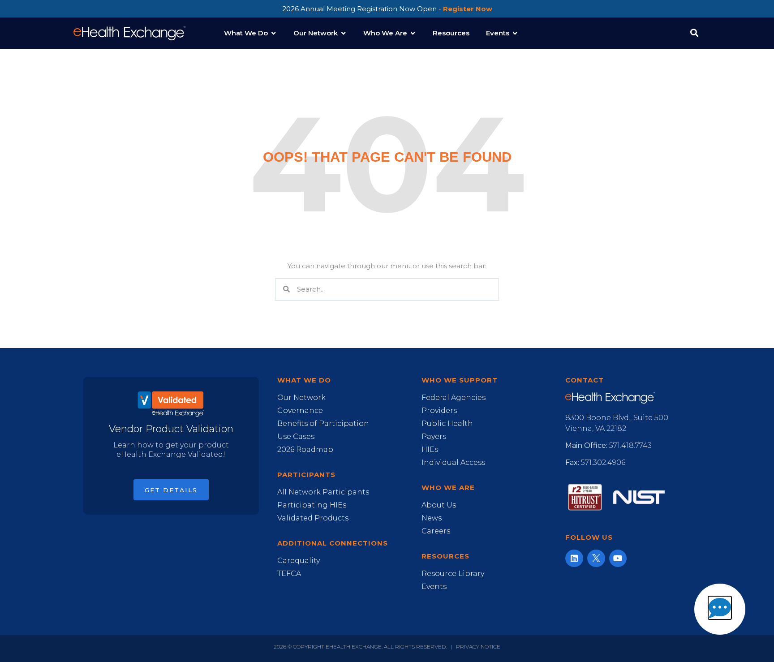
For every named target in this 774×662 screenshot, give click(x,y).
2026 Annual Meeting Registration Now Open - (387, 8)
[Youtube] (618, 558)
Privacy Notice (478, 646)
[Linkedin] (574, 558)
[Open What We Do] (273, 33)
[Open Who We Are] (412, 33)
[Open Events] (515, 33)
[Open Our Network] (343, 33)
